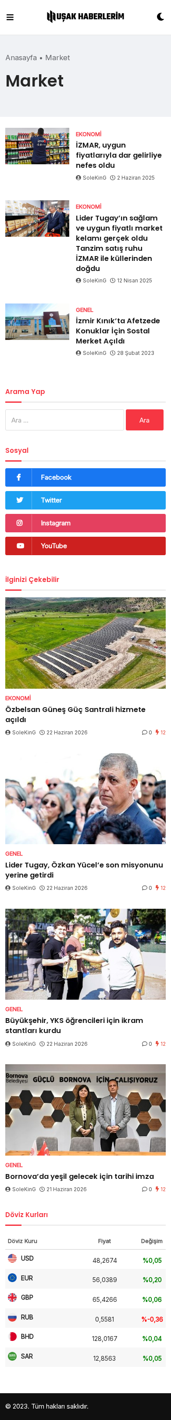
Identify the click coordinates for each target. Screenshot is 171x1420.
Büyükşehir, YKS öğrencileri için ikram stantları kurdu (74, 1025)
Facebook (56, 477)
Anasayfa (21, 57)
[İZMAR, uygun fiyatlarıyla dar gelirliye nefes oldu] (37, 146)
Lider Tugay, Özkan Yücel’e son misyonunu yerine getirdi (84, 870)
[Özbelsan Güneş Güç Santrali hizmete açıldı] (85, 642)
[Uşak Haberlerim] (85, 17)
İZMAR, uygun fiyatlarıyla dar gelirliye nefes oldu (119, 155)
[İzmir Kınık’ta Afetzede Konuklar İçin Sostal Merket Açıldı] (37, 322)
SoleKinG (95, 177)
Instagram (56, 523)
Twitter (51, 500)
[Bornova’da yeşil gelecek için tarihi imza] (85, 1109)
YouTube (54, 546)
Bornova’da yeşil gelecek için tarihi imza (79, 1176)
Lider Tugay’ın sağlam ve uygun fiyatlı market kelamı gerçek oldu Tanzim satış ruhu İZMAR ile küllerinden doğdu (119, 243)
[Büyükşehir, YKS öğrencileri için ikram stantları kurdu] (85, 954)
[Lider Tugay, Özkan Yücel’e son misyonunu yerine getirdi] (85, 798)
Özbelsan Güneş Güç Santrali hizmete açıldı (75, 715)
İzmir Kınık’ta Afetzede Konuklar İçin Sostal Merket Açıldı (118, 331)
